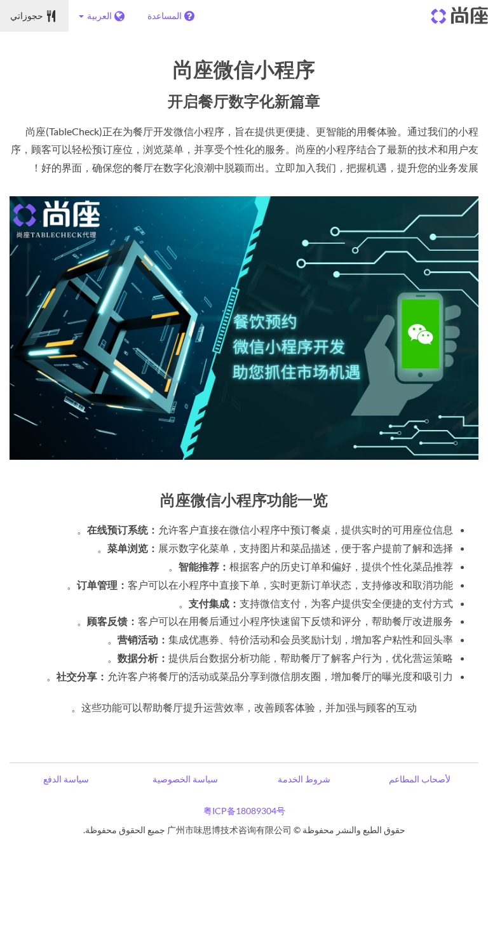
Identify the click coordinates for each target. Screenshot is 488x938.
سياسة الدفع (66, 779)
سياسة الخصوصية (185, 779)
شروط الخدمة (304, 779)
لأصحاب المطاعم (420, 779)
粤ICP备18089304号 (244, 810)
